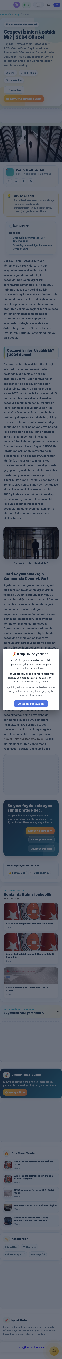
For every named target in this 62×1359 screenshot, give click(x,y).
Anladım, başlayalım (31, 703)
